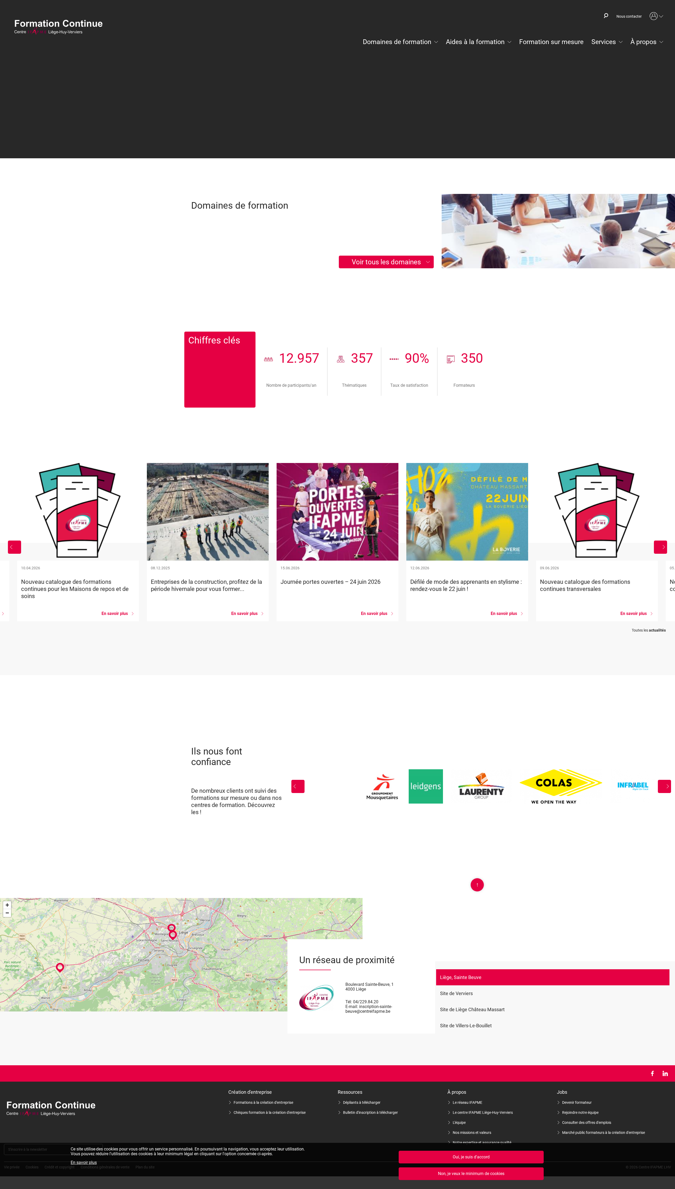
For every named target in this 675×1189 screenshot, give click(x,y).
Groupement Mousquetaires (382, 786)
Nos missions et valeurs (472, 1132)
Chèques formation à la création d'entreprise (270, 1112)
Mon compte (656, 16)
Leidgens (426, 786)
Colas (561, 786)
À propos (643, 42)
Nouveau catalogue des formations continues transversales (597, 542)
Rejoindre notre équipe (580, 1112)
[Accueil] (61, 28)
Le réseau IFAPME (467, 1102)
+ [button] (7, 905)
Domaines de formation (397, 42)
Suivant (660, 547)
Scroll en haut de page (477, 884)
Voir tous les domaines (386, 262)
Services (603, 42)
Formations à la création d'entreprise (263, 1102)
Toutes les (649, 630)
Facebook (652, 1073)
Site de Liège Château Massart (472, 1009)
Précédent (14, 547)
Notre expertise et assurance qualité (482, 1142)
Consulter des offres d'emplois (586, 1122)
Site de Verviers (456, 993)
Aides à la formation (475, 42)
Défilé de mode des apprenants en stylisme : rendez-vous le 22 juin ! (467, 542)
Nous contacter (629, 16)
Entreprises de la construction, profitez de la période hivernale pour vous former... (208, 542)
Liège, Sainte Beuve (460, 977)
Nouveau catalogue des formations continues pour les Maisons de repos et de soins (78, 542)
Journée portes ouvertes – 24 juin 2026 (337, 542)
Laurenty (481, 786)
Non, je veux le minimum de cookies (471, 1173)
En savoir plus (84, 1162)
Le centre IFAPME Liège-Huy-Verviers (483, 1112)
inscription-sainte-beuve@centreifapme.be (368, 1009)
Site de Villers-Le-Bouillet (466, 1025)
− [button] (7, 913)
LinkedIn (665, 1073)
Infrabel (633, 786)
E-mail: (351, 1006)
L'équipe (459, 1122)
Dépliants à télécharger (361, 1102)
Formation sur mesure (551, 42)
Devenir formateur (577, 1102)
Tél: (348, 1001)
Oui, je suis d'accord (471, 1156)
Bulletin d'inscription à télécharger (370, 1112)
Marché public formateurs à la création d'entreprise (603, 1132)
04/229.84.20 (365, 1001)
